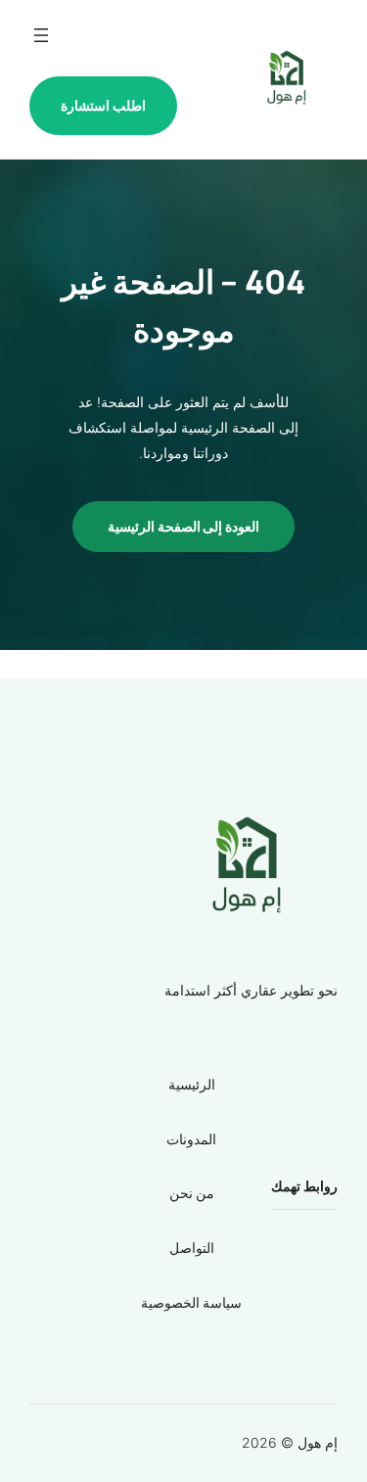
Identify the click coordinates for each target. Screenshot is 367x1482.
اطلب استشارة (103, 105)
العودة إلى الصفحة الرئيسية (184, 526)
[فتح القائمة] (41, 35)
